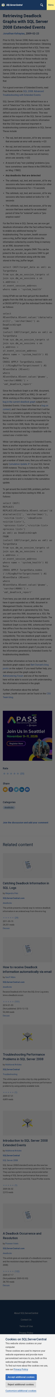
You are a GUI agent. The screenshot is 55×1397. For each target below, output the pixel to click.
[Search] (42, 5)
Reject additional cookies (21, 1384)
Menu (51, 5)
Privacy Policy (21, 1369)
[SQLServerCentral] (2, 5)
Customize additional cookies (21, 1390)
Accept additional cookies (21, 1377)
